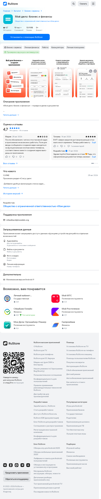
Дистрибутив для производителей (41, 395)
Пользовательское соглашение (48, 375)
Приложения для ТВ (75, 426)
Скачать (83, 4)
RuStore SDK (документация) (46, 418)
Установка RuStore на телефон (80, 350)
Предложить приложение (17, 473)
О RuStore (38, 346)
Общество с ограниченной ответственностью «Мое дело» (37, 21)
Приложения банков (75, 410)
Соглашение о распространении (48, 426)
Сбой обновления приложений (80, 370)
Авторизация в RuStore (76, 366)
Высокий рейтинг (74, 468)
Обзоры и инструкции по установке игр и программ (45, 466)
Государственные (74, 414)
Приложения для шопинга (77, 422)
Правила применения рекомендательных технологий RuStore (48, 387)
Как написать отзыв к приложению (75, 383)
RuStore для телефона (43, 354)
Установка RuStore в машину (79, 354)
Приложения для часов (76, 464)
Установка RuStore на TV (77, 346)
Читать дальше (9, 115)
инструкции (18, 382)
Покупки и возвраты (75, 362)
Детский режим (73, 374)
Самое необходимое (75, 456)
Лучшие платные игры (76, 434)
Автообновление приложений (79, 378)
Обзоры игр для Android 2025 (47, 448)
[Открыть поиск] (73, 3)
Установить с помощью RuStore (26, 37)
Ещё (94, 142)
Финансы (70, 452)
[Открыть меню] (93, 3)
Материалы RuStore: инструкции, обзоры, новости (47, 472)
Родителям (71, 418)
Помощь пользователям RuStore (80, 358)
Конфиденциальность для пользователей (45, 380)
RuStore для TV (40, 350)
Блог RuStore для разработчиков (48, 422)
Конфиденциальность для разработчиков (45, 437)
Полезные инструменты (77, 460)
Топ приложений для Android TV (48, 484)
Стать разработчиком (43, 410)
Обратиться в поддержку (16, 479)
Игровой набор (73, 448)
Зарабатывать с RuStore (44, 406)
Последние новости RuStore (46, 492)
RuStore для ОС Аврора (44, 358)
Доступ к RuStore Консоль (45, 414)
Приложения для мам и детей (47, 488)
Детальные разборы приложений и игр (43, 478)
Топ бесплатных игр (75, 430)
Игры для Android (74, 406)
